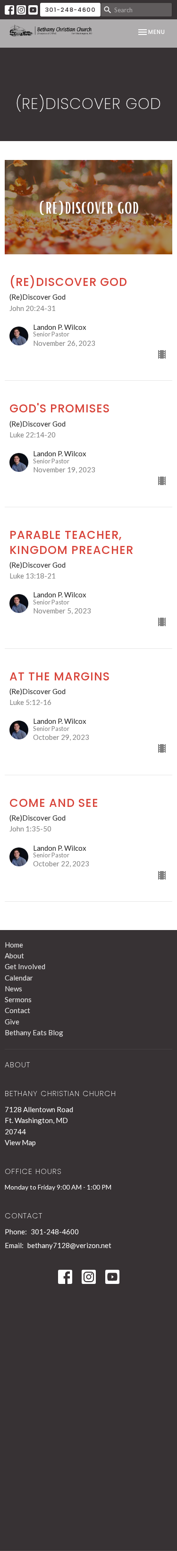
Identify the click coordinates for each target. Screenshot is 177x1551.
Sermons (18, 999)
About (14, 955)
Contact (17, 1010)
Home (14, 944)
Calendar (19, 977)
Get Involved (25, 966)
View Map (20, 1142)
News (13, 988)
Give (12, 1021)
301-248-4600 (70, 9)
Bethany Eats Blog (34, 1032)
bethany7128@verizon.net (69, 1245)
